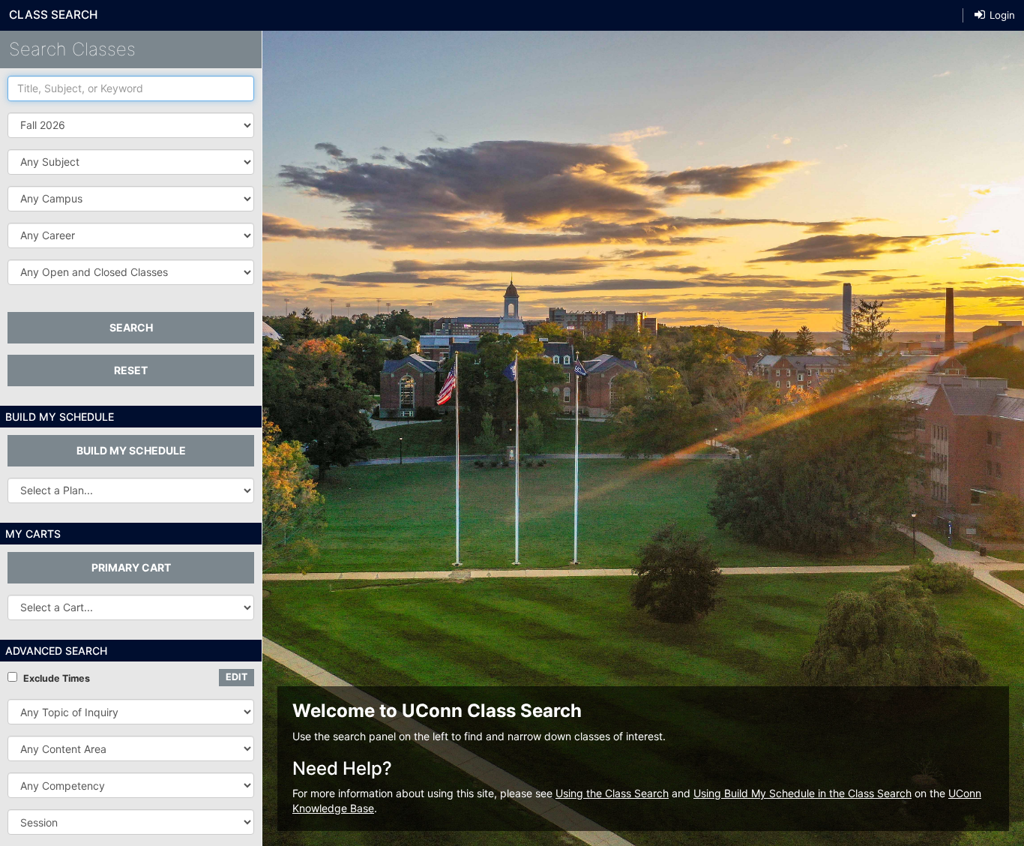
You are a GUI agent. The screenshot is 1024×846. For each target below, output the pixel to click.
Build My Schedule (131, 450)
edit (236, 676)
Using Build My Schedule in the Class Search (802, 793)
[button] (130, 162)
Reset (131, 370)
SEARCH (131, 327)
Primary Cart (131, 567)
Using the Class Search (612, 793)
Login (1001, 15)
